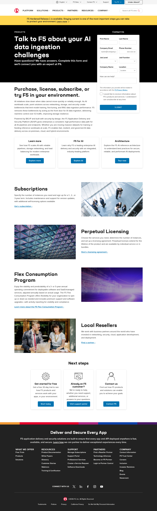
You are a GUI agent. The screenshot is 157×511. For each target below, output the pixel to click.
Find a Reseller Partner (103, 452)
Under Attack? (134, 2)
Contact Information (128, 452)
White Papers (47, 456)
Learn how (58, 442)
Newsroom (124, 478)
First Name (104, 39)
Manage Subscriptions (77, 452)
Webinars (45, 467)
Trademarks (42, 504)
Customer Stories (48, 463)
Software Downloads (76, 467)
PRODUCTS (19, 32)
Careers (123, 460)
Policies (54, 504)
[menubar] (78, 2)
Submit (118, 107)
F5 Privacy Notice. (121, 90)
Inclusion (123, 463)
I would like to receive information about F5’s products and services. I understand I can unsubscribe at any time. (119, 97)
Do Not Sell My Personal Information (101, 504)
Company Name (106, 67)
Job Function (124, 58)
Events (122, 474)
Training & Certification (50, 471)
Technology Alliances (102, 456)
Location (122, 67)
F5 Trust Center (126, 456)
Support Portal (74, 456)
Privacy (63, 504)
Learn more (62, 22)
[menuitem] (61, 2)
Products (19, 456)
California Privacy (77, 504)
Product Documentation (51, 452)
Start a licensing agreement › (94, 252)
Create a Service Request (78, 463)
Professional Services (77, 460)
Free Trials (20, 452)
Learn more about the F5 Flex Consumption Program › (39, 307)
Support (106, 2)
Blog (121, 471)
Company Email (106, 48)
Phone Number (125, 48)
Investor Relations (127, 467)
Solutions (19, 460)
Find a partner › (88, 342)
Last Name (123, 39)
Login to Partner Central (103, 463)
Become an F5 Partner (103, 460)
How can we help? (107, 76)
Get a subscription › (23, 206)
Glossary (45, 460)
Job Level (104, 58)
